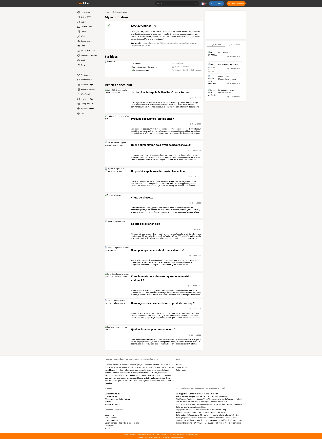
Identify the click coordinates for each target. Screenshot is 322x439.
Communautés (86, 80)
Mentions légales (130, 434)
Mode (82, 46)
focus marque (154, 43)
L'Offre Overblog (111, 396)
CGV (156, 434)
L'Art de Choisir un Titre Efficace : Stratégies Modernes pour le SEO (201, 402)
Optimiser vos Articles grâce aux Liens (191, 407)
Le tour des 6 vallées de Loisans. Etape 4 (227, 91)
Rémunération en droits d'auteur (117, 399)
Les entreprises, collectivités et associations (122, 423)
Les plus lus (85, 12)
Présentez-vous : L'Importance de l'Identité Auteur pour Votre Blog (201, 396)
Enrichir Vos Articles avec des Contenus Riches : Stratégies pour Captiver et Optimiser (209, 404)
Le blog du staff (86, 104)
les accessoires (172, 43)
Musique (83, 22)
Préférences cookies (190, 434)
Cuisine (83, 31)
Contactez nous (182, 367)
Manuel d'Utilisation (112, 404)
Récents (218, 45)
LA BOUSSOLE (224, 52)
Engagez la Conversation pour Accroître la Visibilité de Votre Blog (201, 410)
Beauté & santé (86, 41)
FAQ (82, 113)
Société (83, 65)
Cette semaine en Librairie (228, 64)
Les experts (109, 426)
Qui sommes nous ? (112, 394)
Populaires (235, 45)
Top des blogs (85, 75)
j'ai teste (163, 43)
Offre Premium (86, 94)
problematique (136, 45)
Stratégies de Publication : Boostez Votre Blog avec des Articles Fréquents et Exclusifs (209, 399)
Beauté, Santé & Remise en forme (195, 70)
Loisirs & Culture (86, 27)
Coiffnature (136, 64)
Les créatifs (109, 415)
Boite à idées (181, 370)
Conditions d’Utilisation (145, 434)
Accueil (107, 12)
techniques (146, 45)
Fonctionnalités (86, 99)
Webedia (108, 402)
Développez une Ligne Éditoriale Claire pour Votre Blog (197, 394)
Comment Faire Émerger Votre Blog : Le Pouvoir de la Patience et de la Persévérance (208, 423)
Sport (82, 60)
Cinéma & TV (85, 17)
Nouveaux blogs (86, 85)
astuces (145, 43)
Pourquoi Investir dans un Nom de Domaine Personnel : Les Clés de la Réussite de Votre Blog (211, 420)
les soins (193, 43)
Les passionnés (111, 418)
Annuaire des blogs (87, 89)
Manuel (179, 365)
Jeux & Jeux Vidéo (87, 51)
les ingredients (184, 43)
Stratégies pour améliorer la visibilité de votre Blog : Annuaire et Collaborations (206, 418)
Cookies (162, 434)
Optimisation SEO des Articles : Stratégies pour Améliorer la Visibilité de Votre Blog (207, 415)
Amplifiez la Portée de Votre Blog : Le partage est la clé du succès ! (201, 412)
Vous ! (107, 428)
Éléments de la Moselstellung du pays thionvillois (227, 78)
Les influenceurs (111, 420)
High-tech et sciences (88, 55)
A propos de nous (87, 108)
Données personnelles (174, 434)
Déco (82, 36)
